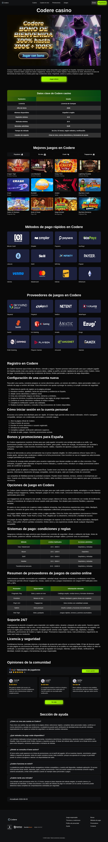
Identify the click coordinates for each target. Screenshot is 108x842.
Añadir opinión (90, 671)
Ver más (54, 702)
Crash (64, 154)
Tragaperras (88, 154)
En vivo (40, 154)
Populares (17, 154)
